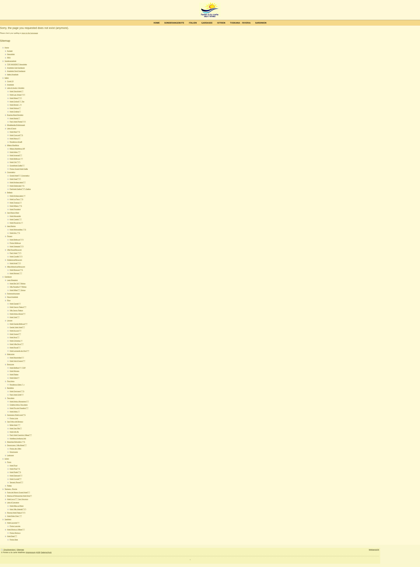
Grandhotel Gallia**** (17, 165)
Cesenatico (11, 172)
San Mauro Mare (13, 213)
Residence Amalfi (16, 142)
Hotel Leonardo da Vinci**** (19, 351)
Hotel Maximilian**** (17, 358)
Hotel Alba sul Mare (17, 506)
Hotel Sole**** (15, 317)
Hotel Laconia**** (13, 523)
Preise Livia (14, 418)
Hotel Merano (14, 371)
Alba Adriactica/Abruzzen (16, 267)
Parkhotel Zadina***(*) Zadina (20, 189)
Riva (8, 300)
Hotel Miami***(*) (16, 98)
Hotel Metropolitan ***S (18, 229)
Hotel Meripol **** (16, 273)
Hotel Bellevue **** (16, 159)
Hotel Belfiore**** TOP (18, 368)
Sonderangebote (10, 61)
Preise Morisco (15, 533)
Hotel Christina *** (16, 341)
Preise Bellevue (15, 243)
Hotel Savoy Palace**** (18, 307)
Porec (9, 462)
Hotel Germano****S (17, 391)
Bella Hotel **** (15, 425)
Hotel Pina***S (15, 469)
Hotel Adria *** (15, 411)
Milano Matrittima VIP (17, 149)
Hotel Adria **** (15, 152)
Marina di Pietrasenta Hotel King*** (19, 496)
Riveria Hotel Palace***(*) (16, 513)
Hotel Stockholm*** (16, 91)
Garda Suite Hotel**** (17, 327)
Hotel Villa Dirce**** (17, 344)
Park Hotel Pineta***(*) (18, 122)
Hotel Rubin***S (15, 472)
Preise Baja (14, 540)
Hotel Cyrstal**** (16, 479)
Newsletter (11, 54)
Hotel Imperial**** (16, 155)
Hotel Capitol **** (16, 219)
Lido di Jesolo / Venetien (15, 88)
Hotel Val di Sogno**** (17, 361)
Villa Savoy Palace (16, 310)
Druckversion (9, 550)
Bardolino (10, 388)
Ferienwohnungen (13, 293)
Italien (7, 78)
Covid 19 (10, 81)
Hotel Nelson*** (15, 108)
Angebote (10, 85)
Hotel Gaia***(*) (15, 179)
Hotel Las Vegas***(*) (17, 95)
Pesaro (9, 236)
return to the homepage (29, 33)
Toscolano (10, 398)
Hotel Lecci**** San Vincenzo (17, 499)
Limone (9, 320)
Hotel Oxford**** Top (17, 101)
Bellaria (9, 192)
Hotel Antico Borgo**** (17, 314)
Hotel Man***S (15, 132)
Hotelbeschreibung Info (18, 438)
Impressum (31, 552)
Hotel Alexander (15, 216)
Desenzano (14, 452)
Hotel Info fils (14, 432)
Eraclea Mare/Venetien (15, 115)
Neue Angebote (12, 297)
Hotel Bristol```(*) (16, 105)
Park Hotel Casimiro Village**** (21, 435)
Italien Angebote (12, 74)
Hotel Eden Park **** (14, 516)
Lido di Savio (11, 128)
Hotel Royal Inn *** (16, 223)
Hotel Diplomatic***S (17, 186)
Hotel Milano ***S (16, 206)
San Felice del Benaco (15, 422)
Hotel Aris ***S (15, 233)
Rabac (9, 486)
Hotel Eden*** (14, 378)
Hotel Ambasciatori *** (17, 196)
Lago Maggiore (12, 280)
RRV (9, 58)
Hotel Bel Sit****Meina (17, 283)
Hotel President (15, 209)
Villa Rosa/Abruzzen (14, 250)
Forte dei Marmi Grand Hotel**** (18, 492)
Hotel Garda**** (15, 304)
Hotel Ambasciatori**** (18, 182)
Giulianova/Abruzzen (14, 260)
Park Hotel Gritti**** (17, 395)
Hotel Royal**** (15, 347)
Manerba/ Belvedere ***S (16, 442)
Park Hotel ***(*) (15, 253)
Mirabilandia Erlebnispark (16, 125)
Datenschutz (46, 552)
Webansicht (374, 550)
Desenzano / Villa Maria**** (17, 445)
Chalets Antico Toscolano (19, 405)
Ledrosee (10, 455)
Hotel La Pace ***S (16, 199)
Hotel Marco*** (15, 138)
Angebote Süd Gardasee (16, 68)
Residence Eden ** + (17, 385)
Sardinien (8, 519)
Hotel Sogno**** (15, 334)
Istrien (7, 459)
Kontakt (10, 51)
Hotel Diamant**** (16, 475)
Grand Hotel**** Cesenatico (19, 176)
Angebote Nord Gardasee (16, 71)
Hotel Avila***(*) (15, 263)
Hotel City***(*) (15, 162)
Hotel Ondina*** (15, 112)
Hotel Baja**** (12, 536)
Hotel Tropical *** (16, 203)
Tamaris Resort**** (16, 482)
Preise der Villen (15, 449)
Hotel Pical (13, 465)
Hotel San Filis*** (16, 428)
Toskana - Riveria (11, 489)
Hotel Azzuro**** (15, 331)
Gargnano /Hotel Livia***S (16, 415)
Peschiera (10, 381)
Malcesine (10, 354)
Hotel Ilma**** (14, 337)
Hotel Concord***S (16, 135)
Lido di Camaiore (13, 502)
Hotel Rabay (14, 374)
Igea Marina (11, 226)
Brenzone (10, 364)
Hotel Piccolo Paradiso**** (19, 408)
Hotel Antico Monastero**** (19, 401)
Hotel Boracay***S (16, 270)
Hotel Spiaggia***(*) (17, 246)
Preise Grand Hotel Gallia (19, 169)
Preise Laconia (15, 526)
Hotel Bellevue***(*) (17, 240)
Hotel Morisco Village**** (16, 529)
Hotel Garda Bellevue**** (18, 324)
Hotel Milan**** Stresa (17, 290)
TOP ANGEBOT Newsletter (17, 64)
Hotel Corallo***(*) (16, 256)
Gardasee (8, 277)
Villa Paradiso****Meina (18, 287)
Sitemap (20, 550)
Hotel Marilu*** (15, 118)
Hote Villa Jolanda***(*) (18, 509)
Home (7, 47)
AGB (38, 552)
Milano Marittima (13, 145)
